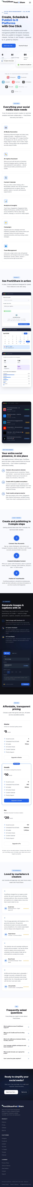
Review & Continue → (24, 324)
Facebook (4, 1141)
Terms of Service (6, 1165)
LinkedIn (4, 1144)
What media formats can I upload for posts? (16, 1052)
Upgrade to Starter (16, 757)
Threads (4, 1152)
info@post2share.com (25, 1184)
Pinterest (4, 1155)
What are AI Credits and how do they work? (16, 1033)
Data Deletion (5, 1168)
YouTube (4, 1146)
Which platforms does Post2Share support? (16, 1027)
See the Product (23, 45)
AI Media (4, 1127)
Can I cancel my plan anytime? (16, 1058)
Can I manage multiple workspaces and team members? (16, 1046)
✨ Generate (25, 684)
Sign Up (4, 1130)
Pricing (3, 1125)
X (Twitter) (4, 1149)
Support (4, 1174)
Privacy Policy (5, 1163)
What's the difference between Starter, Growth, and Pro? (16, 1039)
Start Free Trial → (9, 45)
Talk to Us (24, 1092)
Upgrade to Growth (16, 800)
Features (4, 1122)
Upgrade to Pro (16, 843)
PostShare (19, 2)
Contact (4, 1171)
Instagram (4, 1138)
